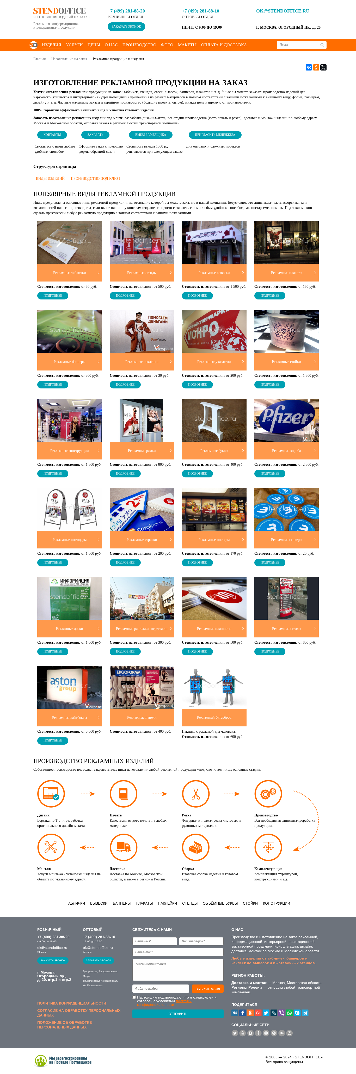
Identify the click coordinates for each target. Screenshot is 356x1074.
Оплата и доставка (224, 45)
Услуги (74, 45)
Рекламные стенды (141, 273)
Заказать (95, 135)
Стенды (190, 903)
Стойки (250, 903)
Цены (94, 45)
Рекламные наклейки (141, 362)
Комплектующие (268, 869)
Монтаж (44, 869)
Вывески (99, 903)
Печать (116, 815)
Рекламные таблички (69, 273)
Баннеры (122, 903)
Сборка (188, 869)
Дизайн (43, 815)
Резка (186, 815)
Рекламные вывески (214, 273)
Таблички (75, 903)
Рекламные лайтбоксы (69, 718)
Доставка (117, 869)
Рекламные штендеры (70, 540)
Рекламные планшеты (214, 629)
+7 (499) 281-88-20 (126, 11)
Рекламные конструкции (69, 451)
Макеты (187, 45)
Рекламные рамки (142, 451)
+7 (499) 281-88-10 (200, 11)
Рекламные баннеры (69, 362)
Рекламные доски (69, 629)
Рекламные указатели (214, 362)
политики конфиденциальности (164, 1003)
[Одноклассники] (316, 67)
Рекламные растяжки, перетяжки (142, 629)
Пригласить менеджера (215, 135)
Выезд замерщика (150, 135)
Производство (139, 45)
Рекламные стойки (286, 362)
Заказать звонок (126, 26)
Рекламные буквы (214, 451)
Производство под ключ (95, 179)
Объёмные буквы (220, 903)
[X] (323, 67)
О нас (111, 45)
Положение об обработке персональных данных (64, 1024)
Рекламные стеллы (286, 629)
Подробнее (53, 295)
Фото (167, 45)
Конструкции (276, 903)
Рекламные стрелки (142, 540)
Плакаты (144, 903)
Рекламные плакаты (286, 273)
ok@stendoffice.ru (282, 11)
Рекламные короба (286, 451)
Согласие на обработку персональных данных (78, 1012)
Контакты (52, 135)
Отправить (178, 1014)
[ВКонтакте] (309, 67)
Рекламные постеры (214, 540)
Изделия (51, 45)
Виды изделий (50, 179)
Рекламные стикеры (286, 540)
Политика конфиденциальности (71, 1003)
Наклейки (167, 903)
